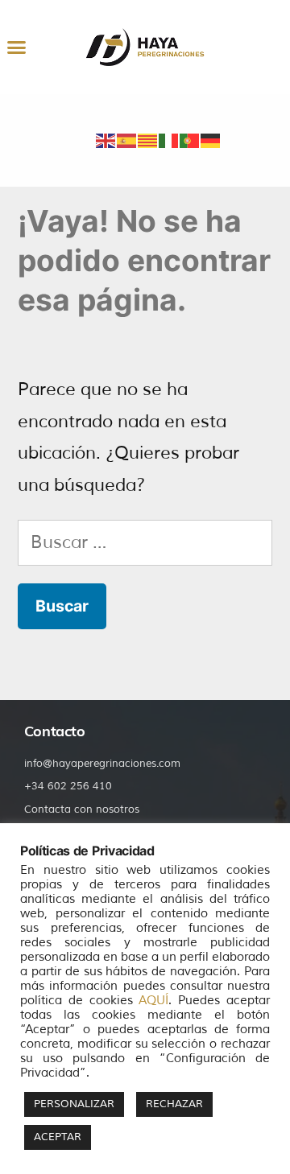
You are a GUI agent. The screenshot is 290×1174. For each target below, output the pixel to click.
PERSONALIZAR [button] (74, 1104)
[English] (106, 139)
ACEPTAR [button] (57, 1137)
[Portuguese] (190, 139)
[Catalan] (148, 139)
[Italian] (169, 139)
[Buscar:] (145, 542)
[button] (16, 47)
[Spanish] (127, 139)
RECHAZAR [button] (174, 1104)
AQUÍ (153, 1000)
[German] (211, 139)
